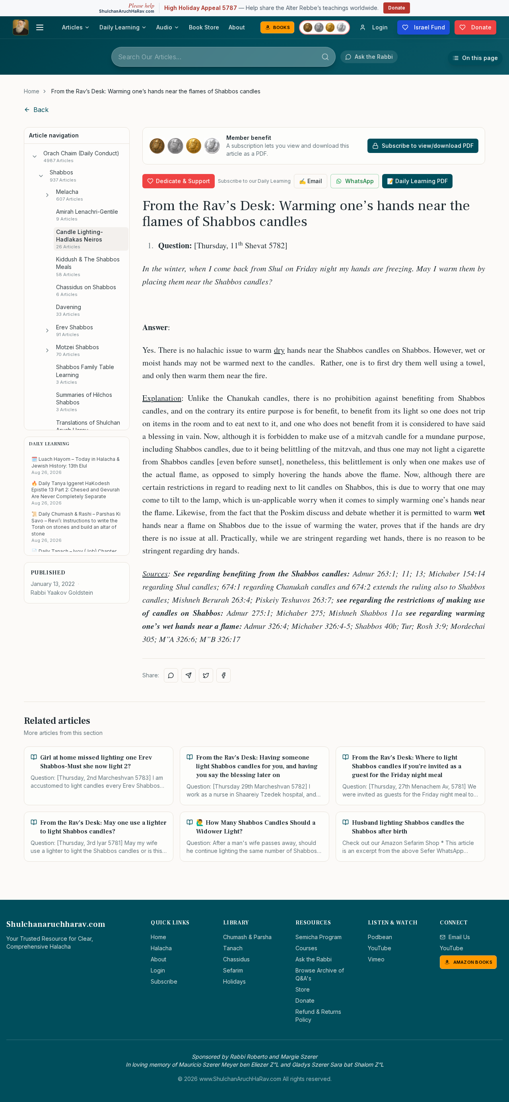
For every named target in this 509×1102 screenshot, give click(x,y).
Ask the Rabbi (313, 959)
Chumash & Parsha (247, 937)
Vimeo (376, 959)
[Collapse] (34, 156)
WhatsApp (359, 181)
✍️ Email (310, 181)
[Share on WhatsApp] (171, 675)
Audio (164, 27)
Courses (306, 948)
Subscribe (164, 981)
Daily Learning (119, 27)
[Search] (325, 57)
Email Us (459, 937)
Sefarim (233, 970)
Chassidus (236, 959)
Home (31, 91)
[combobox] (223, 57)
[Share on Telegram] (188, 675)
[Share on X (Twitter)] (206, 675)
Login (158, 970)
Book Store (204, 27)
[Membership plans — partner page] (324, 27)
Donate (396, 8)
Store (302, 989)
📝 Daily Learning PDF (417, 181)
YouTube (379, 948)
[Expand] (47, 195)
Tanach (233, 948)
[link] (155, 91)
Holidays (234, 981)
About (237, 27)
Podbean (380, 937)
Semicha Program (318, 937)
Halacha (161, 948)
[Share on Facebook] (223, 675)
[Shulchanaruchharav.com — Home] (21, 27)
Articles (72, 27)
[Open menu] (39, 27)
